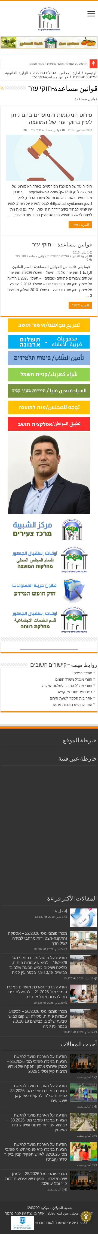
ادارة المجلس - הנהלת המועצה (56, 73)
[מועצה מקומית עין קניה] (49, 17)
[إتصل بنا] (83, 917)
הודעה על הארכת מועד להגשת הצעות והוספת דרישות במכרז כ (46, 64)
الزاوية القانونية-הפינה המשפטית (67, 256)
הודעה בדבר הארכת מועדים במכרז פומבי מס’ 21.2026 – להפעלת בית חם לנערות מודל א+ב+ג (37, 992)
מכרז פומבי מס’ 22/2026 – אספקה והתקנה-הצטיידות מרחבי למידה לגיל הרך (37, 938)
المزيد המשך (80, 225)
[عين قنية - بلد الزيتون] (49, 42)
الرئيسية (91, 73)
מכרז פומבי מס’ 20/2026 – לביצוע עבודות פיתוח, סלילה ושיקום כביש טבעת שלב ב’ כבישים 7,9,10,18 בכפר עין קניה (37, 1018)
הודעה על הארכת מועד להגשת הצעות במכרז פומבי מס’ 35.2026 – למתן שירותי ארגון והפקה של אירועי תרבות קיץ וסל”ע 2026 (37, 1064)
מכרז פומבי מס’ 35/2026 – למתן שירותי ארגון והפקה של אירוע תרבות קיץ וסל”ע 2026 (36, 1178)
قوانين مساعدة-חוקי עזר (46, 130)
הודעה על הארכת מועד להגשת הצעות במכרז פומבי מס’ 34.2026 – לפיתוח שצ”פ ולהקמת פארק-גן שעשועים (37, 1093)
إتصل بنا (60, 910)
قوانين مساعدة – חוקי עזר (62, 244)
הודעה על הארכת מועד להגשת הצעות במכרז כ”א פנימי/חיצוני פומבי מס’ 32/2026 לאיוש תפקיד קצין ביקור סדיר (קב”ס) (35, 1151)
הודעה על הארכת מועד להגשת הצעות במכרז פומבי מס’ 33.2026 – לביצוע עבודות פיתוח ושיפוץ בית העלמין (37, 1122)
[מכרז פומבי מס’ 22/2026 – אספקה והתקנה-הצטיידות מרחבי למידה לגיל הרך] (83, 940)
